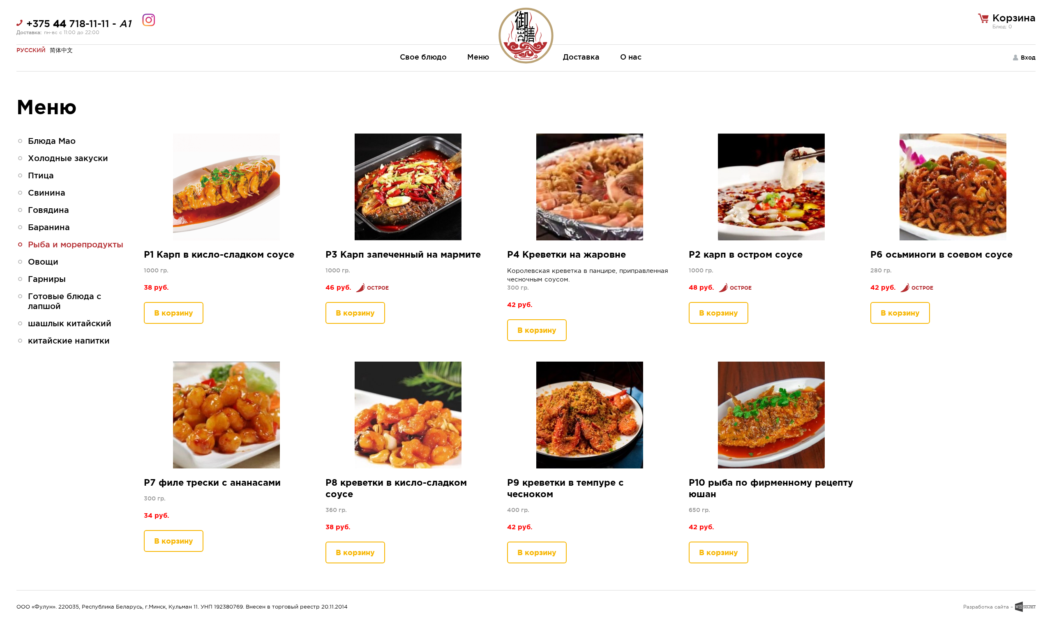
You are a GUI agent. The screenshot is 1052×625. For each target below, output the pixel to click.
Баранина (49, 227)
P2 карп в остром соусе (746, 254)
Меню (478, 57)
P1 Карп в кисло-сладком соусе (219, 254)
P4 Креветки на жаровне (566, 254)
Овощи (43, 261)
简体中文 (61, 50)
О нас (630, 57)
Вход (1028, 57)
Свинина (46, 192)
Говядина (48, 209)
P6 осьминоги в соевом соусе (941, 254)
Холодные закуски (68, 158)
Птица (41, 175)
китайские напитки (69, 340)
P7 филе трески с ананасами (212, 482)
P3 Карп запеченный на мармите (403, 254)
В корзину (173, 313)
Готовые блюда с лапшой (64, 301)
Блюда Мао (52, 140)
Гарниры (47, 279)
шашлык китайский (69, 323)
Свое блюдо (423, 57)
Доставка (581, 57)
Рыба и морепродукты (75, 244)
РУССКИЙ (31, 50)
